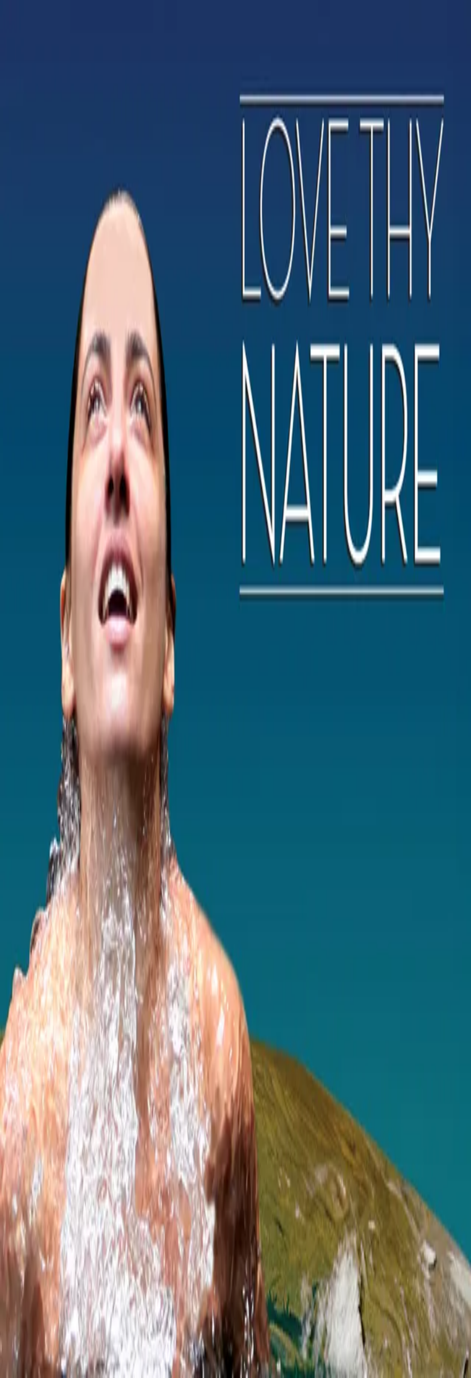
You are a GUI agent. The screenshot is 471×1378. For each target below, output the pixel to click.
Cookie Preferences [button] (63, 1155)
